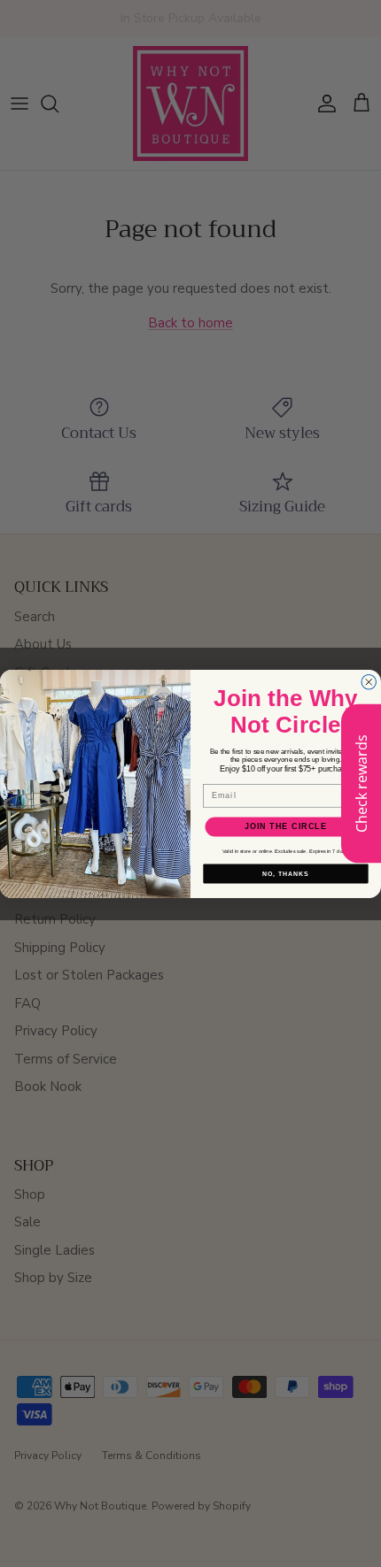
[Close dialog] (369, 681)
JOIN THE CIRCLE (286, 826)
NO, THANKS (285, 873)
